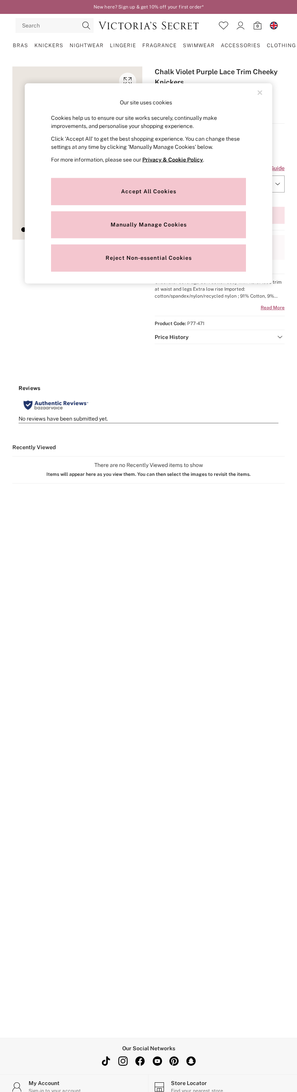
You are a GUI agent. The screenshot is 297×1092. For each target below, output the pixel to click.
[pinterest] (174, 1061)
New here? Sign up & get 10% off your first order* (148, 7)
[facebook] (139, 1061)
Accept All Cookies (148, 191)
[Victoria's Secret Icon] (149, 25)
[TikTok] (105, 1061)
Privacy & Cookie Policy (172, 160)
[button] (23, 229)
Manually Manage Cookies (149, 224)
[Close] (259, 92)
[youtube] (157, 1061)
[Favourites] (223, 25)
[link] (240, 25)
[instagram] (122, 1061)
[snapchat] (191, 1061)
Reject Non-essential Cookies (149, 258)
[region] (148, 183)
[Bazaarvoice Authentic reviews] (55, 405)
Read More (273, 307)
